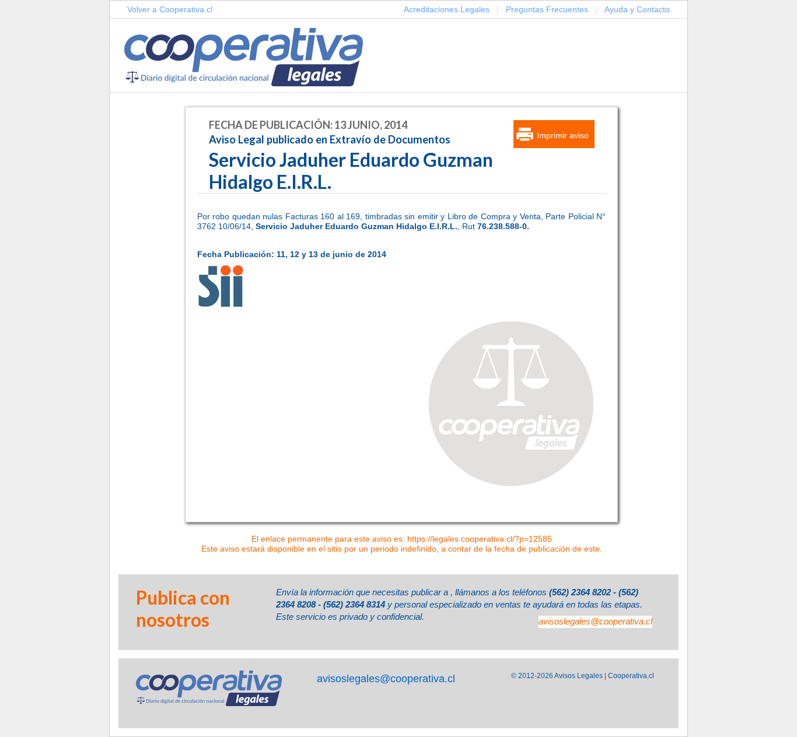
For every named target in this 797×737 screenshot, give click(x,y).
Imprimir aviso (563, 135)
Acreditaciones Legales (447, 9)
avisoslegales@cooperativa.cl (595, 621)
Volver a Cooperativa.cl (169, 9)
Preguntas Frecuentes (547, 9)
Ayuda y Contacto (637, 9)
